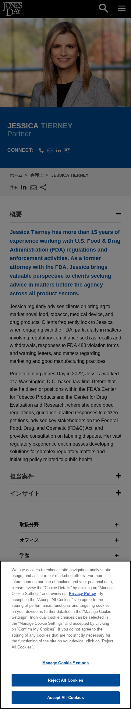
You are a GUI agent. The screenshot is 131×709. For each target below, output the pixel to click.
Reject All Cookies (65, 680)
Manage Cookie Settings (65, 663)
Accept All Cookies (65, 697)
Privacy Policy (82, 593)
